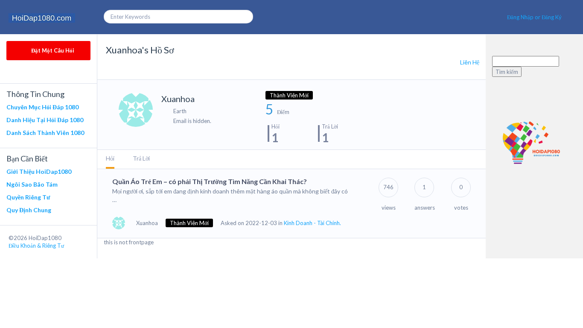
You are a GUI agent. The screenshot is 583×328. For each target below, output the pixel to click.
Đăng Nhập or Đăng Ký (534, 17)
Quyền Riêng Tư (28, 197)
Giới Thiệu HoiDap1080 (38, 171)
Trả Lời (141, 158)
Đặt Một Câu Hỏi (52, 50)
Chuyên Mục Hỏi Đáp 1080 (42, 107)
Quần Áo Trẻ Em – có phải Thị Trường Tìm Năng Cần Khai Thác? (209, 181)
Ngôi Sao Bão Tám (32, 184)
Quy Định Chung (28, 210)
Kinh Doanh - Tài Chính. (312, 223)
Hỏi (110, 158)
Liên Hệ (469, 62)
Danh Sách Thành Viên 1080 (45, 132)
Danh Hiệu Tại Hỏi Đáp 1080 (44, 119)
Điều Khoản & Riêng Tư (36, 245)
